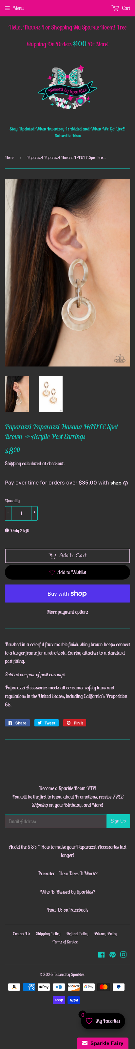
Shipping (13, 463)
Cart (125, 8)
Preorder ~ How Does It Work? (68, 873)
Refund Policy (77, 934)
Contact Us (21, 934)
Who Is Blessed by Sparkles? (67, 891)
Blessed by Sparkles (69, 974)
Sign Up (118, 821)
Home (9, 157)
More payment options (67, 611)
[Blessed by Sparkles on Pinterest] (112, 955)
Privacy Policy (105, 934)
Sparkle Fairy (105, 1043)
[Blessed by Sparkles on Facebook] (101, 955)
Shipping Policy (48, 934)
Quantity (12, 501)
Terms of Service (65, 942)
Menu (18, 8)
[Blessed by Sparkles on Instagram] (123, 955)
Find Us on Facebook (67, 909)
